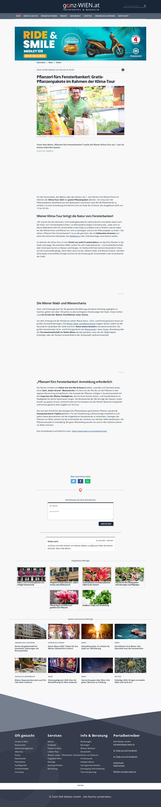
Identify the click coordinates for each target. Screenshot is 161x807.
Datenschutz (119, 765)
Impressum (118, 762)
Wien (18, 16)
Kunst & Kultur (31, 16)
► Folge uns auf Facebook (125, 750)
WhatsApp (87, 481)
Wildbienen (75, 236)
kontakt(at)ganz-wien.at (124, 744)
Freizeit (63, 16)
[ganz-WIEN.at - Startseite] (80, 6)
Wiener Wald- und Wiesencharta (80, 323)
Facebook (80, 481)
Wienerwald (90, 329)
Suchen (145, 6)
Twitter (73, 481)
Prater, (106, 329)
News (58, 62)
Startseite (41, 62)
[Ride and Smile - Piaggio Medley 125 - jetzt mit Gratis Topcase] (80, 43)
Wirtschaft (123, 16)
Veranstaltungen (49, 16)
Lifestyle (88, 16)
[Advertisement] (80, 172)
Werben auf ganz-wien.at (124, 771)
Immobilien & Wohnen (105, 16)
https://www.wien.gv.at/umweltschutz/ (89, 431)
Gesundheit (75, 16)
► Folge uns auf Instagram (125, 756)
